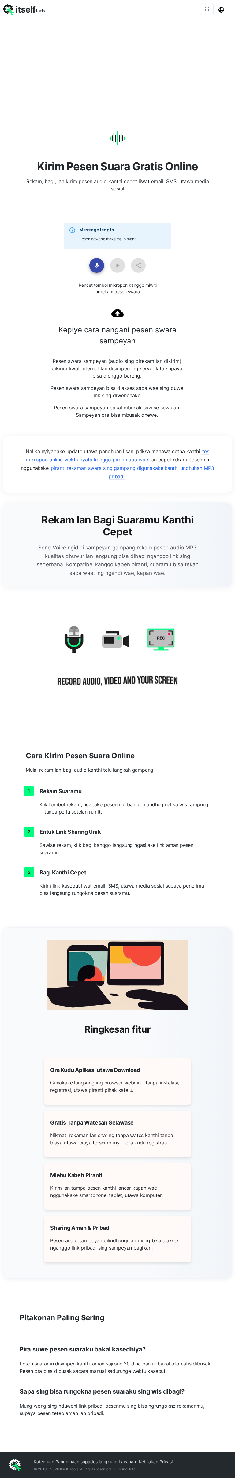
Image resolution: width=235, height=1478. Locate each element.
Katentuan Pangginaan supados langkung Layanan (85, 1461)
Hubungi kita (125, 1469)
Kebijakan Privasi (156, 1461)
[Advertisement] (117, 64)
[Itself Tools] (117, 663)
